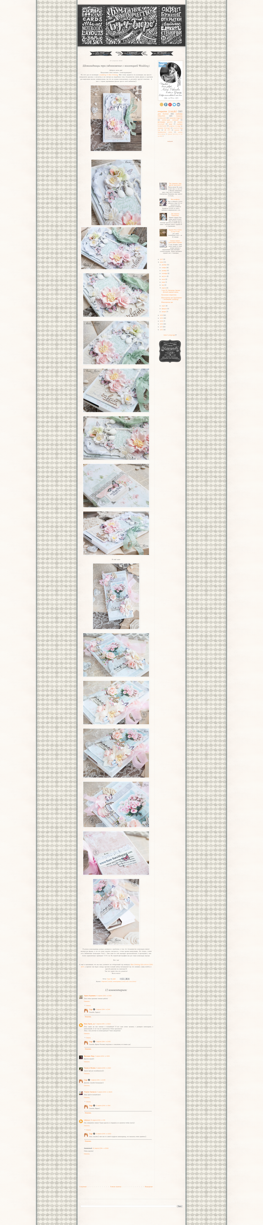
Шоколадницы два (167, 302)
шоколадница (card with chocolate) (124, 982)
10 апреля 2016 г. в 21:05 (103, 996)
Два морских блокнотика (175, 215)
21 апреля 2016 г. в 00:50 (103, 1134)
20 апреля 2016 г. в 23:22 (100, 1148)
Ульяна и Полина (90, 1068)
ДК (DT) (167, 130)
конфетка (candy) (174, 126)
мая (163, 285)
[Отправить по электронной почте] (121, 979)
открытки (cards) (106, 982)
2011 (161, 327)
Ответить (87, 1001)
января (164, 312)
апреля (164, 288)
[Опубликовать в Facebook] (127, 979)
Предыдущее (149, 1187)
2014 (161, 318)
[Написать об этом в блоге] (123, 979)
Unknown (87, 1120)
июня (164, 282)
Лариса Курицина (90, 996)
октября (164, 271)
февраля (164, 309)
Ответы (88, 1006)
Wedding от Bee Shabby (108, 75)
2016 (161, 262)
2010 (161, 330)
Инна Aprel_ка (89, 1024)
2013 (161, 321)
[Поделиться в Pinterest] (129, 979)
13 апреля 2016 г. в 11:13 (98, 1120)
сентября (165, 273)
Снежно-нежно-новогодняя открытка (175, 242)
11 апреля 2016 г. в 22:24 (104, 1092)
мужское (176, 130)
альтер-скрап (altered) (170, 120)
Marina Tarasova (90, 1092)
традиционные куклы (165, 132)
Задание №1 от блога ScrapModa (175, 231)
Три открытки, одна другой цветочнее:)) (175, 184)
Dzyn (91, 1009)
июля (163, 279)
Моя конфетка (175, 199)
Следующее (83, 1187)
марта (164, 306)
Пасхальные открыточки (168, 295)
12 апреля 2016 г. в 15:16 (103, 1106)
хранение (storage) (164, 128)
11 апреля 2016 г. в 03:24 (103, 1024)
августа (164, 276)
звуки (170, 124)
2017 (161, 259)
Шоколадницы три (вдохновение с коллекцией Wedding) (171, 299)
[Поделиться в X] (125, 979)
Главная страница (115, 1187)
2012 (161, 324)
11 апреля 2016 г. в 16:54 (102, 1056)
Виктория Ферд (89, 1056)
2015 (161, 315)
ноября (164, 268)
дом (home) (163, 114)
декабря (164, 265)
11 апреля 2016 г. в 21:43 (103, 1042)
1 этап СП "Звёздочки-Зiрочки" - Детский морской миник (171, 291)
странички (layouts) (175, 118)
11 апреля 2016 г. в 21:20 (103, 1068)
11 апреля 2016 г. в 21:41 (103, 1009)
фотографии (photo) (165, 122)
